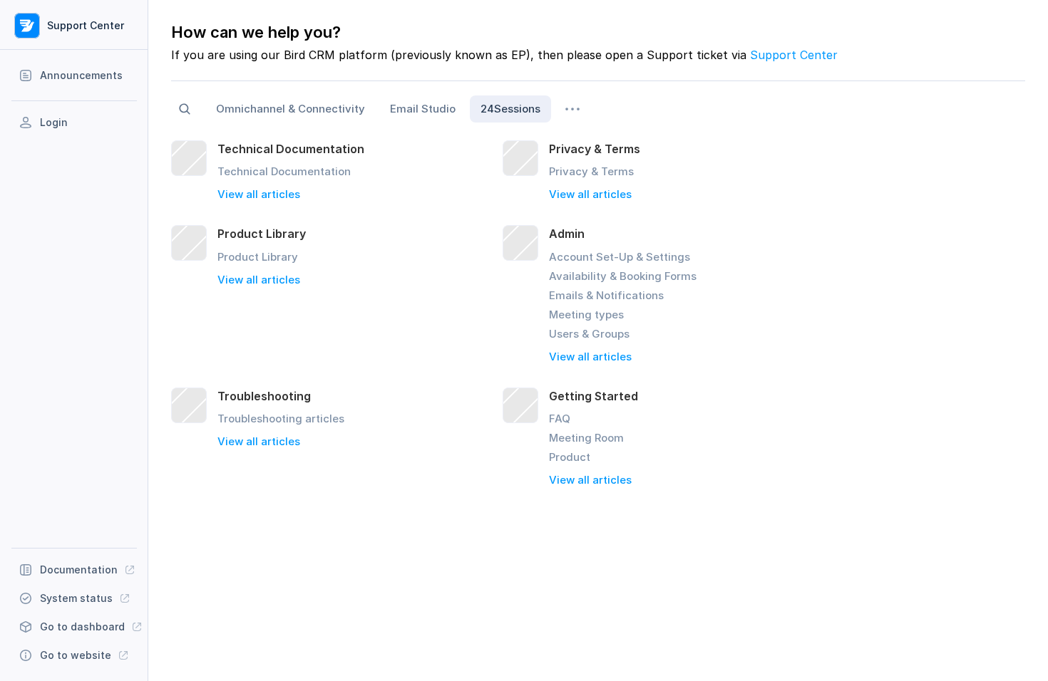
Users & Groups (589, 333)
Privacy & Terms (591, 171)
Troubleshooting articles (280, 418)
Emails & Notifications (606, 295)
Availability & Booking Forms (623, 276)
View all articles (258, 194)
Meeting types (586, 314)
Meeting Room (586, 438)
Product (569, 457)
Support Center (794, 55)
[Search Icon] (184, 109)
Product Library (257, 257)
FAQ (559, 418)
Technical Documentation (284, 171)
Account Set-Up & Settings (619, 257)
